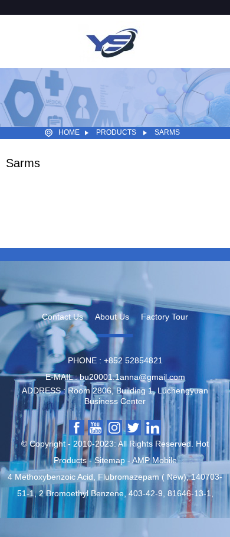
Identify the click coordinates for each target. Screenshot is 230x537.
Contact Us (62, 316)
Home (69, 132)
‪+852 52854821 (133, 360)
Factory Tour (164, 316)
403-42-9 (146, 493)
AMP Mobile (154, 460)
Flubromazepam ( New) (142, 476)
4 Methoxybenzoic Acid (50, 476)
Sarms (167, 132)
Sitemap (109, 460)
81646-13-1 (189, 493)
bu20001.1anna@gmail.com (132, 377)
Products (116, 132)
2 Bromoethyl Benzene (81, 493)
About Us (112, 316)
